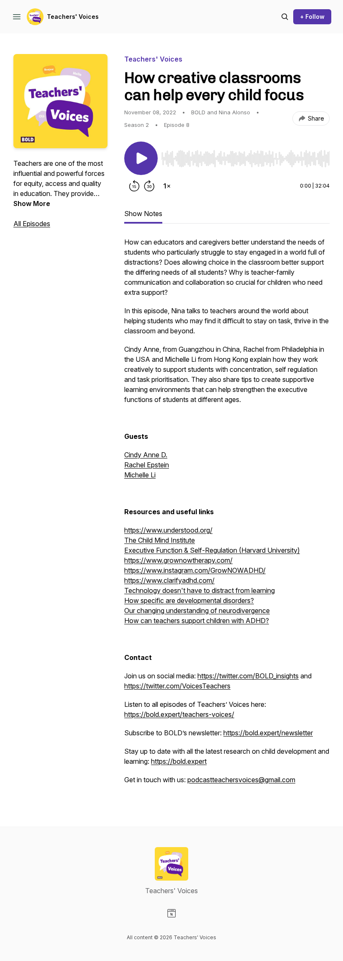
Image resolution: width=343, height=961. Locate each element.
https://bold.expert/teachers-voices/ (179, 714)
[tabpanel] (227, 515)
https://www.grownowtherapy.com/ (178, 560)
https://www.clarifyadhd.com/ (169, 580)
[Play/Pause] (141, 158)
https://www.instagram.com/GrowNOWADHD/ (195, 570)
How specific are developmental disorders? (189, 600)
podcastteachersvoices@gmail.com (241, 779)
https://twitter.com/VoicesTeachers (177, 686)
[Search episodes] (285, 17)
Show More (31, 203)
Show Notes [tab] (143, 213)
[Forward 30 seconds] (149, 186)
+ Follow (312, 16)
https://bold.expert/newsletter (268, 733)
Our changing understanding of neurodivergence (197, 610)
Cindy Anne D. (145, 455)
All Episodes (31, 223)
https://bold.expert (179, 761)
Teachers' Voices (73, 16)
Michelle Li (140, 475)
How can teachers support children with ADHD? (196, 620)
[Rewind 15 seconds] (134, 186)
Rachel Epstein (146, 465)
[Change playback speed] (167, 186)
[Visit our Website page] (171, 913)
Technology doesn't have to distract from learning (199, 590)
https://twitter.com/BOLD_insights (248, 676)
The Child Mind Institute (159, 540)
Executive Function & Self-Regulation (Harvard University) (212, 550)
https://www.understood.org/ (168, 530)
